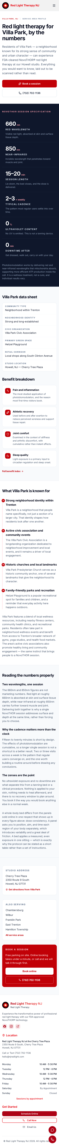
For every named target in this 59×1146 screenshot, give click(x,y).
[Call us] (52, 1139)
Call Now (31, 1120)
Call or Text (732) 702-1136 (16, 1053)
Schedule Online (29, 1113)
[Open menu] (54, 5)
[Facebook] (4, 1026)
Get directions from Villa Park (24, 889)
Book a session (31, 83)
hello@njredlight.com (13, 1056)
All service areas (15, 935)
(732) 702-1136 (31, 93)
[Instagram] (11, 1026)
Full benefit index (11, 471)
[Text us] (52, 1130)
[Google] (17, 1026)
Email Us (31, 1127)
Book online (29, 971)
